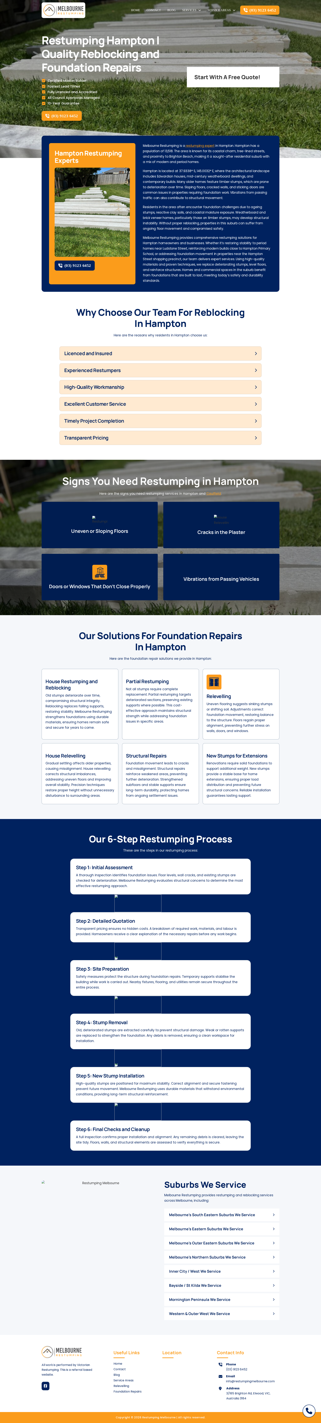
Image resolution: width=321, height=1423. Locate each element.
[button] (160, 353)
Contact (154, 10)
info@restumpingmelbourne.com (250, 1381)
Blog (171, 10)
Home (135, 10)
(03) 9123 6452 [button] (262, 10)
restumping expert (200, 145)
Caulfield (213, 493)
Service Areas (219, 10)
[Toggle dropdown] (199, 10)
